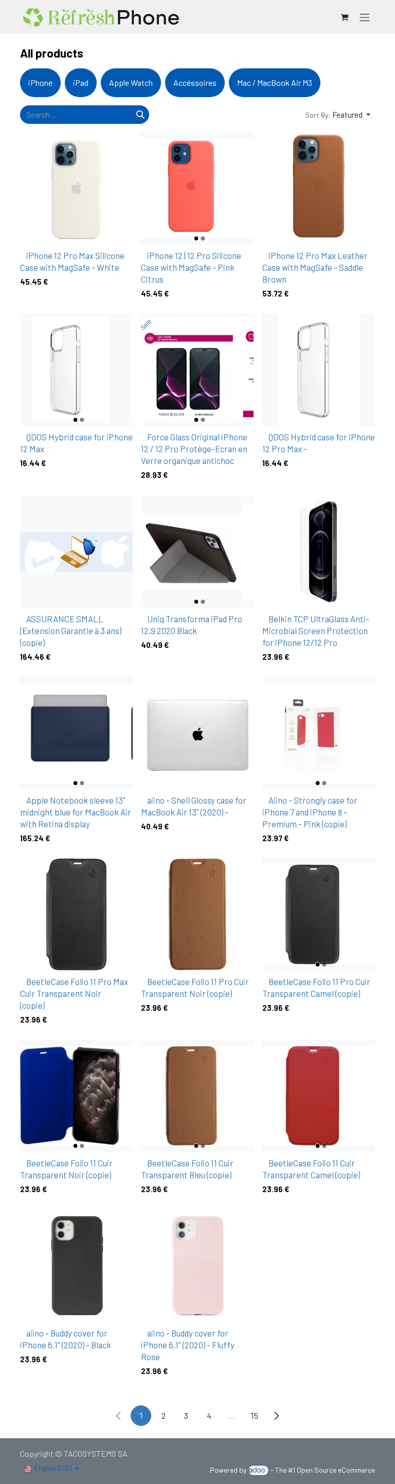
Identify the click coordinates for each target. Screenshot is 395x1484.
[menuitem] (40, 82)
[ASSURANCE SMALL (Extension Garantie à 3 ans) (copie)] (76, 551)
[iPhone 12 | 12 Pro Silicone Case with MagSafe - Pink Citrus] (197, 188)
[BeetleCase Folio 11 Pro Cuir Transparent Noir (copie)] (197, 914)
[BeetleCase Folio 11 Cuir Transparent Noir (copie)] (76, 1096)
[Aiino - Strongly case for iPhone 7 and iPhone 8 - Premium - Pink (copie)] (318, 733)
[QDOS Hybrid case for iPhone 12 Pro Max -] (318, 369)
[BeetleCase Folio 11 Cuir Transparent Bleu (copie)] (197, 1096)
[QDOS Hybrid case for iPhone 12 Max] (76, 369)
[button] (337, 114)
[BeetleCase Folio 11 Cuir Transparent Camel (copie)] (318, 1096)
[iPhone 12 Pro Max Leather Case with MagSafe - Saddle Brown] (318, 188)
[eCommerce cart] (344, 17)
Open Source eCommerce (336, 1470)
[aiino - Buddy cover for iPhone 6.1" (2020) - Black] (76, 1266)
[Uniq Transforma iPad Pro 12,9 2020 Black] (197, 551)
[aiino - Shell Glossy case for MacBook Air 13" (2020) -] (197, 733)
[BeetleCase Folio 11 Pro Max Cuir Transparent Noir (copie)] (76, 914)
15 (254, 1415)
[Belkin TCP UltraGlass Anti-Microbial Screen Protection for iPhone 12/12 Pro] (318, 551)
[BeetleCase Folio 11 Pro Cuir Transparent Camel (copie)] (318, 914)
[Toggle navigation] (364, 17)
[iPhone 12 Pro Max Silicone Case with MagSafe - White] (76, 188)
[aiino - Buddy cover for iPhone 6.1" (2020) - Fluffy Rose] (197, 1266)
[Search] (140, 114)
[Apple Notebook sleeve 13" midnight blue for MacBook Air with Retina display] (76, 733)
